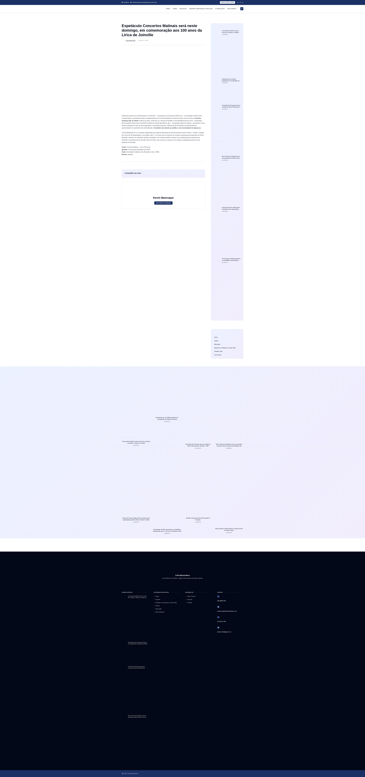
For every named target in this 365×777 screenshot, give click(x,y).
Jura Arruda (231, 8)
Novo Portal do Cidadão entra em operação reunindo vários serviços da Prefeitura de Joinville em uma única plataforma (229, 445)
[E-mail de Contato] (218, 607)
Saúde (175, 8)
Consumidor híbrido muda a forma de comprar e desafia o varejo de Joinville (231, 32)
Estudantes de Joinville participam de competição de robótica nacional (230, 80)
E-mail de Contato (222, 609)
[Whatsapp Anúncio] (218, 617)
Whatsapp (220, 599)
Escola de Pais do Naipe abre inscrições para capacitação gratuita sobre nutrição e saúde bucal (136, 519)
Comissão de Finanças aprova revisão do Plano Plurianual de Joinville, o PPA (231, 106)
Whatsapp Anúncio (223, 619)
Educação (183, 8)
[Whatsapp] (242, 2)
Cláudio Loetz (220, 8)
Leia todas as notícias (163, 203)
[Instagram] (240, 2)
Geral (168, 8)
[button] (241, 8)
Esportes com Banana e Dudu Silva (201, 8)
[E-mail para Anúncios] (218, 627)
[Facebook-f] (237, 2)
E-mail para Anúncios (223, 630)
